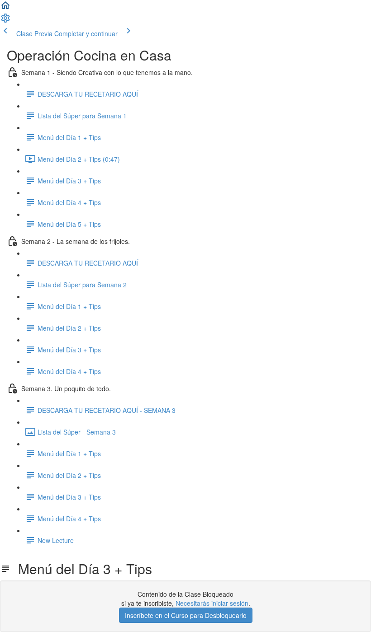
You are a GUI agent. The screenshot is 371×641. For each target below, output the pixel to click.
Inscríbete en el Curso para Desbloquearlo (186, 615)
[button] (5, 8)
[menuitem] (5, 20)
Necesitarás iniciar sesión (212, 603)
